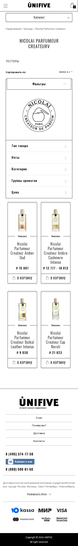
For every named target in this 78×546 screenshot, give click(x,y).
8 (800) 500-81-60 (19, 469)
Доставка (39, 433)
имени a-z (65, 71)
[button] (72, 5)
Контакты (39, 441)
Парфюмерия (13, 28)
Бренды (28, 28)
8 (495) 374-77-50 (19, 454)
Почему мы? (39, 425)
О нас (39, 417)
